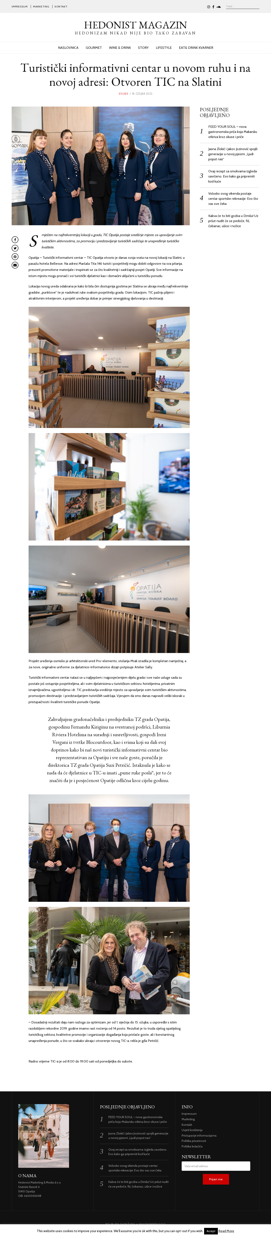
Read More (226, 1231)
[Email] (15, 265)
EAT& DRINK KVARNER (196, 48)
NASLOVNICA (68, 48)
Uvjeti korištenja (192, 1130)
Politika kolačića (192, 1146)
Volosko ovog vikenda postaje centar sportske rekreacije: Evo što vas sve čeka (233, 198)
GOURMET (94, 48)
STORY (143, 48)
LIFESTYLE (164, 48)
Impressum (20, 6)
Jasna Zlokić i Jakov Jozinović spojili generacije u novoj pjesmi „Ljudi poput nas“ (232, 154)
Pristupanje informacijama (199, 1135)
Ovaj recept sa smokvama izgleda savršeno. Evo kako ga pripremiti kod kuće (232, 176)
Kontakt (61, 6)
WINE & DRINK (120, 48)
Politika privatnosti (194, 1141)
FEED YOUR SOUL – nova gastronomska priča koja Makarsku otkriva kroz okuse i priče (232, 132)
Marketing (41, 6)
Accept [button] (211, 1231)
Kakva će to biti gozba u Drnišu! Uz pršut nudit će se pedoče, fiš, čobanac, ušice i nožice (233, 221)
